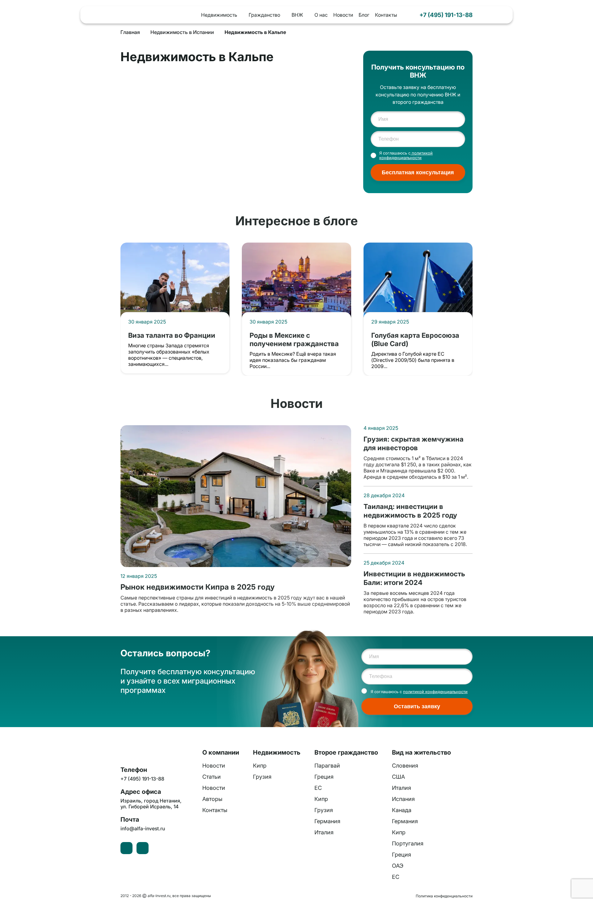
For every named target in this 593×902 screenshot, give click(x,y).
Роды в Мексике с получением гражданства (294, 339)
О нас (321, 14)
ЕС (318, 788)
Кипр (260, 765)
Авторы (212, 799)
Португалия (407, 843)
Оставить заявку (417, 706)
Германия (327, 821)
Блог (364, 14)
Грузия (262, 776)
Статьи (211, 776)
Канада (401, 810)
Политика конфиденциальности (444, 896)
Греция (324, 776)
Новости (343, 14)
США (398, 776)
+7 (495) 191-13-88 (446, 15)
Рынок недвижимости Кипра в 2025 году (197, 587)
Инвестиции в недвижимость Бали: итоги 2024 (414, 578)
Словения (405, 765)
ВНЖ (297, 14)
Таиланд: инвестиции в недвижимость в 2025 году (410, 510)
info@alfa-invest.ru (142, 829)
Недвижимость (219, 14)
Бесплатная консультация (418, 172)
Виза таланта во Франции (171, 335)
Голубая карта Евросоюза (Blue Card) (415, 339)
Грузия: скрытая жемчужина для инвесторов (414, 443)
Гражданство (264, 14)
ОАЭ (397, 865)
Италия (324, 832)
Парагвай (327, 765)
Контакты (386, 14)
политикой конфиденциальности (406, 155)
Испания (403, 799)
